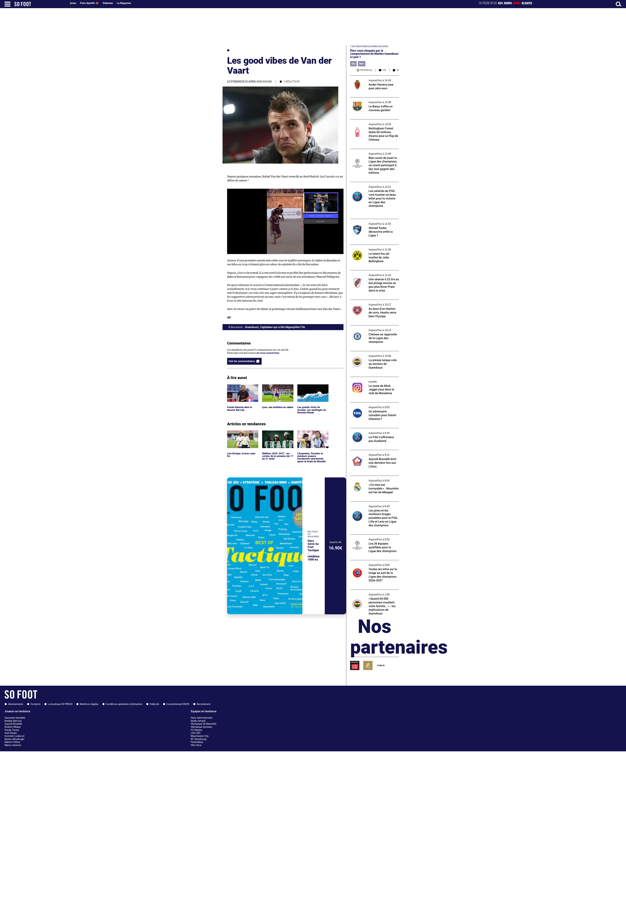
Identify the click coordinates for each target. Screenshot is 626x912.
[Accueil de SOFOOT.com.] (40, 4)
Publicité (154, 704)
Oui (353, 63)
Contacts (35, 704)
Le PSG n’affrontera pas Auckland (369, 429)
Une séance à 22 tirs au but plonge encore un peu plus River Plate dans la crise (373, 273)
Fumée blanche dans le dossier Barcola (240, 387)
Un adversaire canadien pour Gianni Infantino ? (371, 405)
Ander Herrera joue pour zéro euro (370, 77)
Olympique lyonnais (201, 726)
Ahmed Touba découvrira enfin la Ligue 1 (373, 220)
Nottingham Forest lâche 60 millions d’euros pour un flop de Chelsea (371, 122)
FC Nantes (196, 730)
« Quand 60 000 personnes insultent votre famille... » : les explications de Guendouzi (371, 594)
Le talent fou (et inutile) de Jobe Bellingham (368, 247)
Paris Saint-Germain (201, 717)
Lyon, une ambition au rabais (275, 387)
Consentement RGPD (177, 704)
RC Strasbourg (198, 739)
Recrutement (203, 704)
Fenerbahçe (197, 742)
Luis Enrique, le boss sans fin (241, 433)
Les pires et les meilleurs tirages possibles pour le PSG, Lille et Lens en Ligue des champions (373, 506)
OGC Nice (196, 745)
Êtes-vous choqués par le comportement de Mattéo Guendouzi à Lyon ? (374, 54)
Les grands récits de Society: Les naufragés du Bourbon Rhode (311, 389)
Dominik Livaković (15, 736)
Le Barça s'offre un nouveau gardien (370, 99)
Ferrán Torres (12, 730)
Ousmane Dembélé (15, 717)
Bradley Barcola (13, 720)
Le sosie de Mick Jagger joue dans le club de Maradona (374, 380)
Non (361, 63)
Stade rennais (198, 720)
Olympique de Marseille (203, 723)
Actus (73, 3)
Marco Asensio (13, 745)
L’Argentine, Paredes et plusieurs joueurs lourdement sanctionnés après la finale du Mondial (312, 436)
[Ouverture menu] (7, 4)
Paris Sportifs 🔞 (89, 3)
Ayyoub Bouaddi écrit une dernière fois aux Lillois (372, 453)
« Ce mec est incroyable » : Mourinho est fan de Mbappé (373, 479)
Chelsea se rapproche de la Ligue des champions (370, 328)
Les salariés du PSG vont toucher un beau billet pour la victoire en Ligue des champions (373, 186)
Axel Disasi (11, 732)
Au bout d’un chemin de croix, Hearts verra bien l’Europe (371, 303)
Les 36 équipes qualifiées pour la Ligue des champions (374, 537)
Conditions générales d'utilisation (124, 704)
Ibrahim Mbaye (13, 726)
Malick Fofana (12, 742)
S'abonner (108, 3)
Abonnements (15, 704)
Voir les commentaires (242, 361)
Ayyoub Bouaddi (13, 723)
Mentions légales (89, 704)
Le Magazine (124, 3)
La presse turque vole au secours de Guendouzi (370, 354)
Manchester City (200, 736)
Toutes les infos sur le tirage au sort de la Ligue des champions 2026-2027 (373, 563)
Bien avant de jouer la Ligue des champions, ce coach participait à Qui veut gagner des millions (374, 153)
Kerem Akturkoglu (14, 739)
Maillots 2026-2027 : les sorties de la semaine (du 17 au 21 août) (277, 435)
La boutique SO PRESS (60, 704)
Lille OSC (196, 732)
